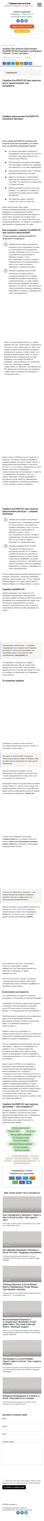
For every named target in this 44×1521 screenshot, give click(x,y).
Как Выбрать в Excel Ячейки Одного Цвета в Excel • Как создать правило (22, 1361)
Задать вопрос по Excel (22, 26)
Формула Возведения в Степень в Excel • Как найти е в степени (21, 1397)
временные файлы (21, 1156)
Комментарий (8, 1442)
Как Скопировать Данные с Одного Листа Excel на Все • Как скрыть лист (22, 1217)
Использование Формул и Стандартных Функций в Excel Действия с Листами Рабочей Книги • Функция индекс (19, 1323)
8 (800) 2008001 (26, 17)
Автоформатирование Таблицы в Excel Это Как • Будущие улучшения (22, 1251)
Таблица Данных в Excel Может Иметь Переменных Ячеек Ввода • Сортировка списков (21, 1287)
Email (5, 1426)
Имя (4, 1418)
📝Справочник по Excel (19, 3)
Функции (28, 57)
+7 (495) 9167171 (26, 14)
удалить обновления (21, 1163)
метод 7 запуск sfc (23, 1158)
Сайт (4, 1434)
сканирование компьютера (25, 1161)
